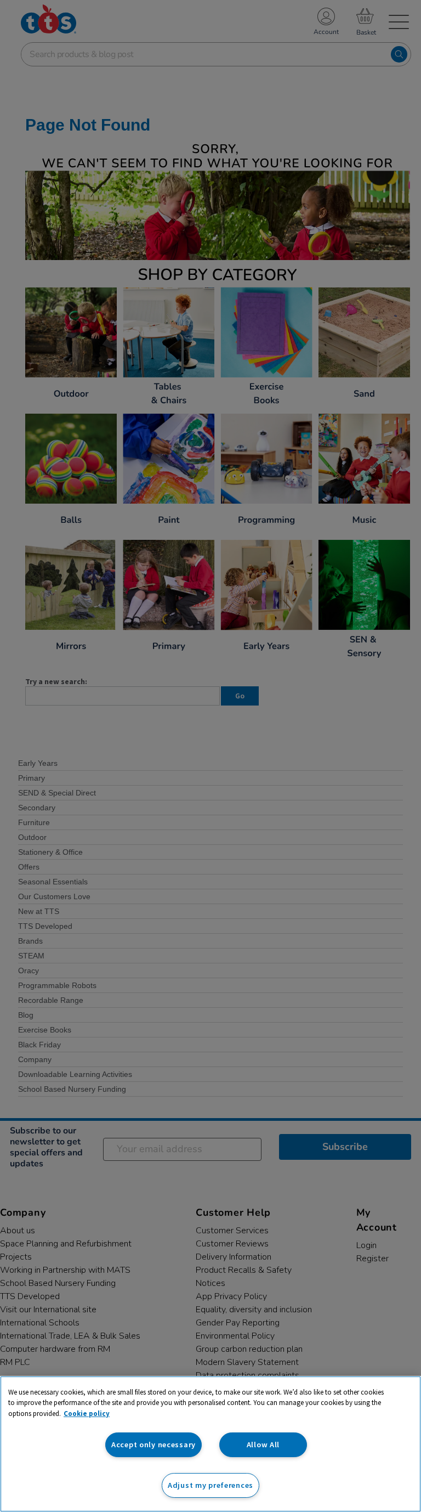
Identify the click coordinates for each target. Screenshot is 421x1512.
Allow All (263, 1444)
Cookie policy (87, 1413)
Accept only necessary (153, 1444)
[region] (210, 1444)
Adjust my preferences (210, 1485)
